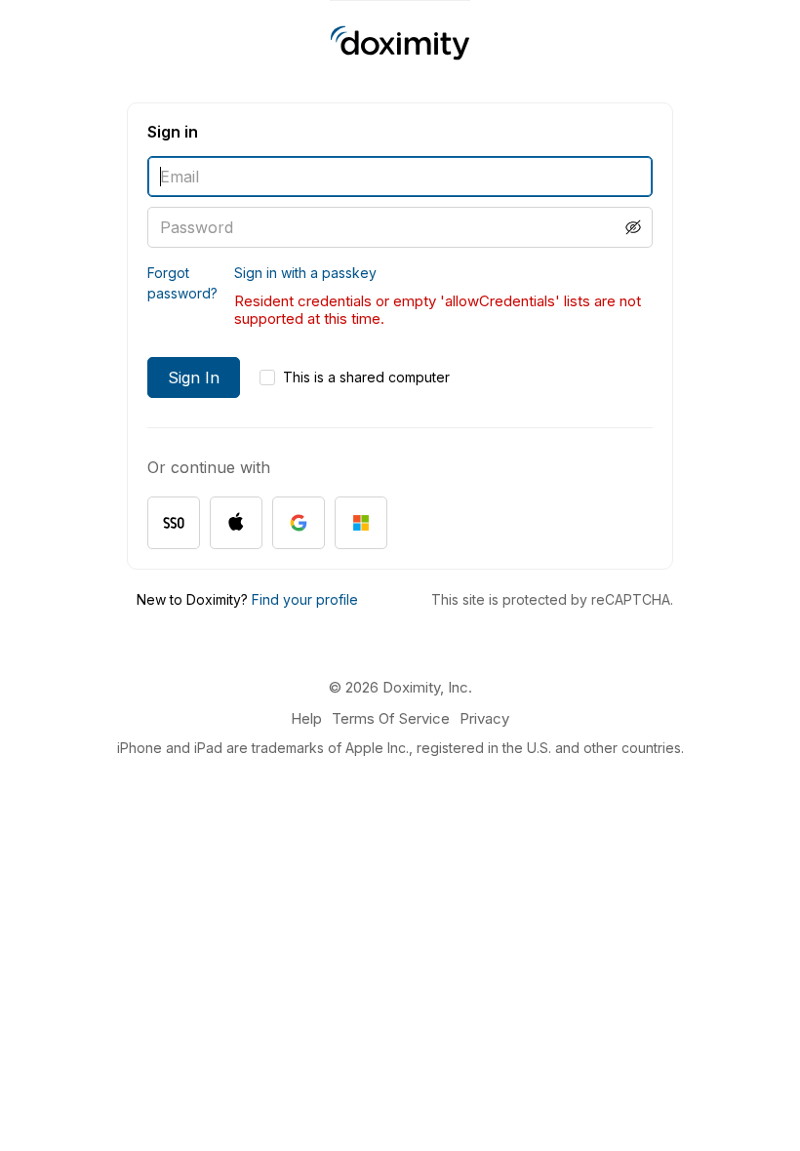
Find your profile (305, 599)
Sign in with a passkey (305, 272)
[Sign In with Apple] (236, 522)
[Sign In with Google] (298, 522)
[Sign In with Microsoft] (361, 522)
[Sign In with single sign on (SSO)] (173, 522)
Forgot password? (182, 282)
